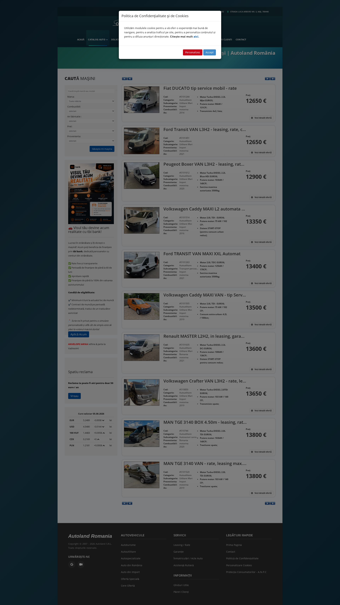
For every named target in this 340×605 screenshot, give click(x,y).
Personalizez (192, 52)
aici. (196, 36)
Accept (210, 52)
